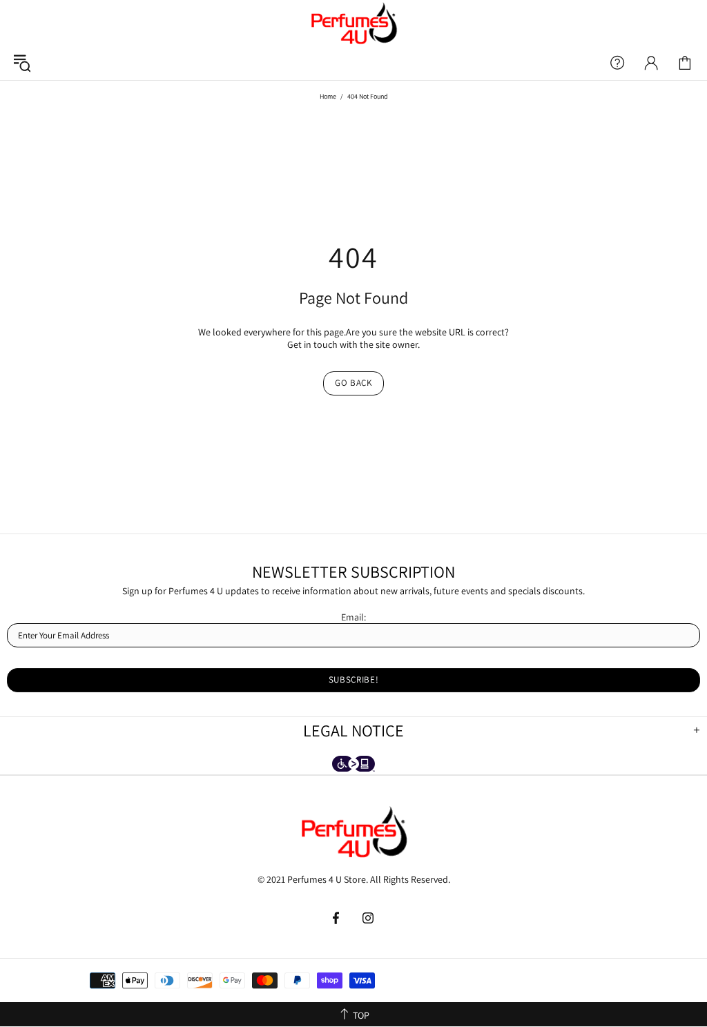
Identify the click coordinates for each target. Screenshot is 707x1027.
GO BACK (353, 383)
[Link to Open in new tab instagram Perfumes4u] (368, 918)
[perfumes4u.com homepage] (353, 23)
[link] (685, 62)
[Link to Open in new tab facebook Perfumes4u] (337, 918)
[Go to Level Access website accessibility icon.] (353, 765)
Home (328, 96)
